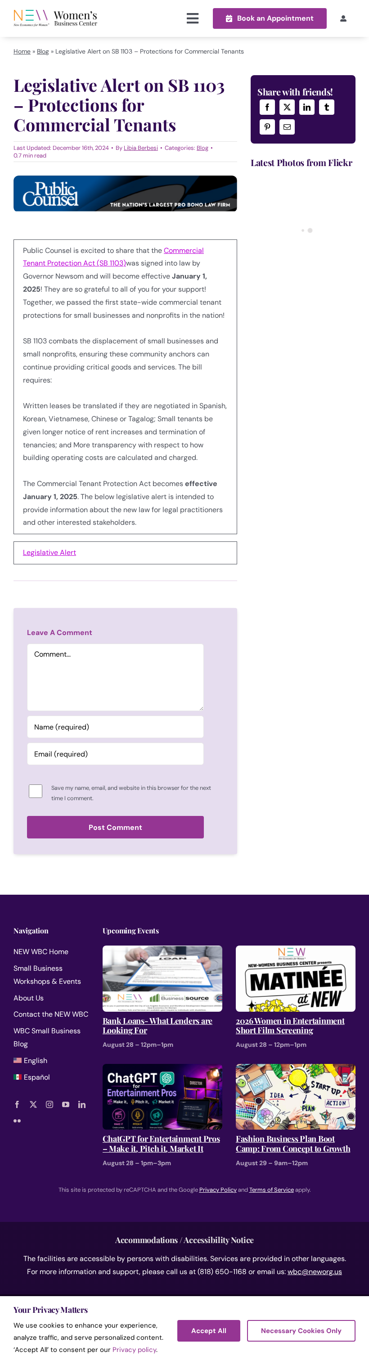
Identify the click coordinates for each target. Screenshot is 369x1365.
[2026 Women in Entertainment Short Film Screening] (296, 951)
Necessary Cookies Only (301, 1330)
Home (22, 51)
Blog (43, 51)
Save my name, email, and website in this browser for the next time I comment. (131, 793)
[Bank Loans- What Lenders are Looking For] (162, 951)
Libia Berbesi (141, 148)
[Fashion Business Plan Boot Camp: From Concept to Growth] (296, 1070)
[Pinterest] (267, 127)
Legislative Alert (49, 552)
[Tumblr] (327, 107)
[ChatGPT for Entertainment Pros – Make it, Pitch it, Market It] (162, 1070)
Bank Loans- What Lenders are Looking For (157, 1026)
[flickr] (17, 1120)
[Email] (287, 127)
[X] (287, 107)
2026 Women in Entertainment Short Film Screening (290, 1026)
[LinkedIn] (307, 107)
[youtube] (65, 1104)
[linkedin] (82, 1104)
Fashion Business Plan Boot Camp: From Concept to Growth (293, 1143)
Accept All (208, 1330)
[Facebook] (267, 107)
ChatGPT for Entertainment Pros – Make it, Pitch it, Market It (161, 1143)
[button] (270, 18)
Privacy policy (134, 1349)
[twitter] (33, 1104)
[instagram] (49, 1104)
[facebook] (17, 1104)
